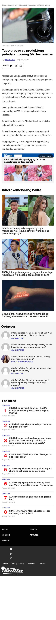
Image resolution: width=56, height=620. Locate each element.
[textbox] (28, 112)
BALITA (5, 529)
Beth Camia (10, 60)
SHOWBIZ (6, 535)
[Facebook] (11, 66)
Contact (42, 564)
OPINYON (6, 541)
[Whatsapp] (21, 66)
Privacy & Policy (18, 564)
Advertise (31, 564)
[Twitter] (16, 66)
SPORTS (33, 529)
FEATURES (34, 535)
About (5, 564)
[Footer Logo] (12, 570)
